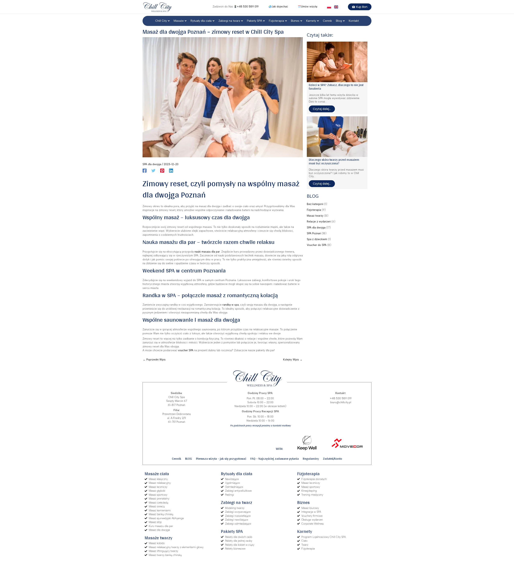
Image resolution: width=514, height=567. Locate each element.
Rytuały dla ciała (201, 21)
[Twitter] (153, 171)
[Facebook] (145, 171)
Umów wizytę (309, 6)
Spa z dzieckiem (317, 239)
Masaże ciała (157, 474)
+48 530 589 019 (248, 6)
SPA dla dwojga (152, 164)
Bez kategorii (315, 204)
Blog (339, 21)
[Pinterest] (162, 171)
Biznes (295, 21)
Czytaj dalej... (322, 109)
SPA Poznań (314, 233)
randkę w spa (230, 304)
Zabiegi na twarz (229, 21)
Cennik (327, 21)
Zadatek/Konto (332, 459)
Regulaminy (311, 459)
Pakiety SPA (254, 21)
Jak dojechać (280, 6)
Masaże (179, 21)
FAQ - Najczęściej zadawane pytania (274, 459)
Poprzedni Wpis (154, 359)
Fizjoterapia (276, 21)
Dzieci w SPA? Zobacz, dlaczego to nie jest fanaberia (336, 86)
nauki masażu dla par (207, 251)
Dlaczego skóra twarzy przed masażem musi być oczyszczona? (334, 161)
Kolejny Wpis (292, 359)
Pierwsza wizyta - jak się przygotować (221, 459)
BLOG (188, 459)
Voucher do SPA (316, 245)
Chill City (161, 21)
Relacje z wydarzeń (319, 221)
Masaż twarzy (315, 215)
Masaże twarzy (158, 538)
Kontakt (354, 21)
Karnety (311, 21)
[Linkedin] (171, 171)
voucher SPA (185, 350)
